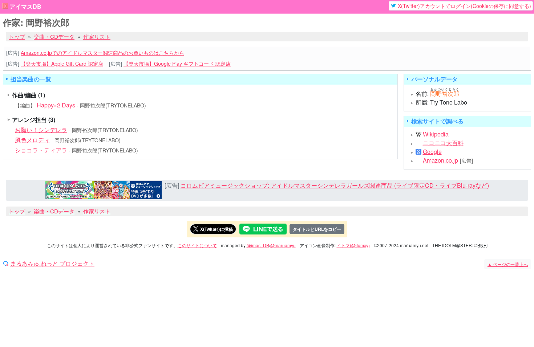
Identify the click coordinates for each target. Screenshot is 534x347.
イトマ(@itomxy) (353, 245)
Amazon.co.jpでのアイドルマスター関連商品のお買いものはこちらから (102, 52)
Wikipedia (436, 134)
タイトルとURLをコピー (317, 229)
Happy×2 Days (56, 105)
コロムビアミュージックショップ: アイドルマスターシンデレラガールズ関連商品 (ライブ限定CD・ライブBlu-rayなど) (335, 185)
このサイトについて (197, 245)
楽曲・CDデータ (54, 36)
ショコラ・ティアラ (41, 150)
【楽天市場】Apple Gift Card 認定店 (62, 63)
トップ (17, 36)
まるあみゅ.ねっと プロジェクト (52, 263)
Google (432, 152)
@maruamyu (283, 245)
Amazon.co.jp (440, 160)
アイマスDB (25, 6)
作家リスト (96, 36)
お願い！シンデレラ (41, 130)
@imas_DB (258, 245)
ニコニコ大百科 (443, 143)
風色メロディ (32, 140)
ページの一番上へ (508, 264)
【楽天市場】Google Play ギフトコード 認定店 (177, 63)
